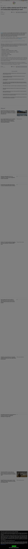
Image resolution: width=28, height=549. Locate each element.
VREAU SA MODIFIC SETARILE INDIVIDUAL (14, 547)
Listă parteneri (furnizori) (3, 544)
